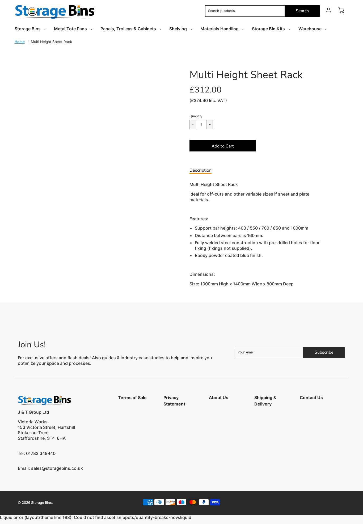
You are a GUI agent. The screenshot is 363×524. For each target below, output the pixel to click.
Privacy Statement (174, 401)
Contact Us (311, 397)
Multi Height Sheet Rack (51, 42)
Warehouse (310, 28)
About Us (218, 397)
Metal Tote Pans (71, 28)
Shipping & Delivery (265, 401)
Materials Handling (220, 28)
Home (20, 42)
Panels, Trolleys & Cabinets (128, 28)
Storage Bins (28, 28)
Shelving (178, 28)
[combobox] (245, 11)
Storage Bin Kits (269, 28)
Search (302, 11)
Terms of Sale (132, 397)
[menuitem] (31, 28)
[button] (222, 145)
